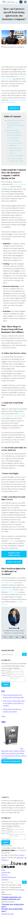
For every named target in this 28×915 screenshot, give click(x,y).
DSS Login (10, 914)
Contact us (11, 541)
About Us (4, 875)
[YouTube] (11, 867)
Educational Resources (8, 877)
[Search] (24, 654)
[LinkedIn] (25, 865)
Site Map (4, 914)
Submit (6, 684)
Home (3, 870)
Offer (3, 722)
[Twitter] (22, 865)
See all (3, 716)
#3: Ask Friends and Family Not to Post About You (15, 150)
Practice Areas (5, 872)
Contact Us (14, 108)
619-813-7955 (12, 592)
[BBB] (11, 865)
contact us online (6, 590)
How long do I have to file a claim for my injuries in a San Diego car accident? (14, 703)
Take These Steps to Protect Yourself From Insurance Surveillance (14, 133)
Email (3, 675)
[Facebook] (20, 865)
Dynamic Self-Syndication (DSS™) (12, 910)
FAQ (3, 691)
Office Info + (20, 858)
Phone (4, 673)
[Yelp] (14, 865)
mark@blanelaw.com (19, 628)
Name (3, 671)
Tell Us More (5, 681)
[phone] (21, 2)
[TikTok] (17, 865)
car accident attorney (8, 582)
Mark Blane (13, 628)
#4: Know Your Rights (16, 156)
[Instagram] (2, 867)
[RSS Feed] (8, 867)
